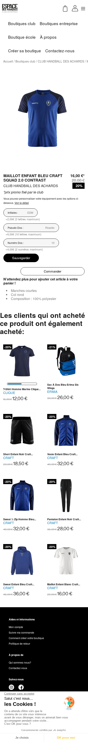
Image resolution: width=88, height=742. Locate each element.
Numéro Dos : (16, 242)
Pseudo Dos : (15, 227)
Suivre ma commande (21, 632)
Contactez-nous (18, 668)
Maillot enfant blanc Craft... (63, 584)
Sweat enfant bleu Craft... (18, 584)
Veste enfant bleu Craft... (62, 454)
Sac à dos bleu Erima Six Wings (63, 386)
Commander (52, 271)
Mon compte (16, 627)
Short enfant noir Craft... (18, 454)
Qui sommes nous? (20, 662)
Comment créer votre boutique (26, 638)
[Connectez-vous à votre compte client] (75, 7)
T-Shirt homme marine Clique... (22, 389)
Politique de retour (19, 643)
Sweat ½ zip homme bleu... (19, 519)
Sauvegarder (21, 258)
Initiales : (13, 212)
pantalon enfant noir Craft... (64, 519)
